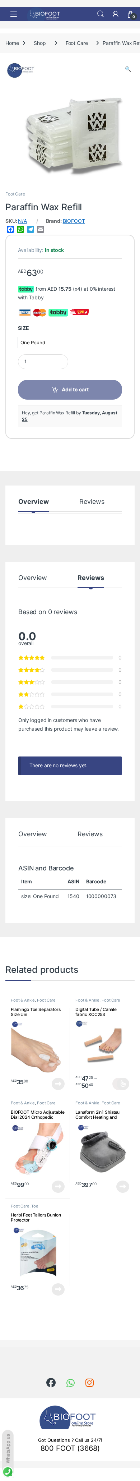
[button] (128, 69)
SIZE (23, 328)
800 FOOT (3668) (70, 1448)
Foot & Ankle (23, 1000)
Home (12, 43)
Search (100, 14)
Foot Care (77, 43)
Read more (58, 1084)
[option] (33, 342)
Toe (34, 1206)
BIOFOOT (74, 221)
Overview (33, 501)
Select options (120, 1084)
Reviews (91, 501)
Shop (40, 43)
